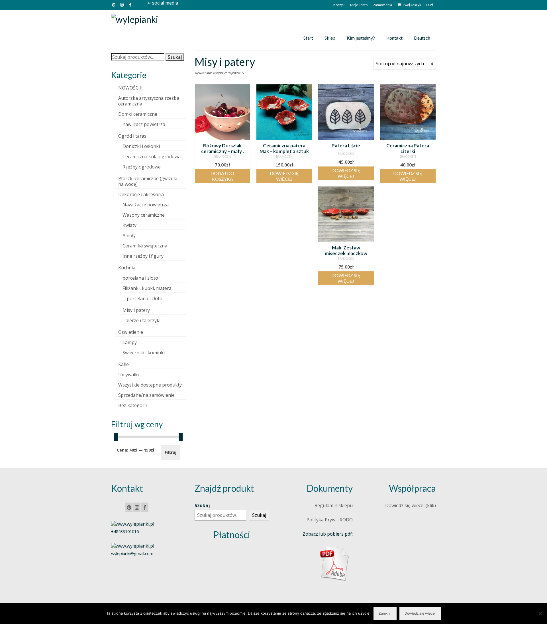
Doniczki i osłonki (141, 146)
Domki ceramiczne (137, 114)
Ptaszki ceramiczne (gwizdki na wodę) (147, 181)
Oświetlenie (130, 332)
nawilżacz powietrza (144, 124)
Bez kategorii (132, 405)
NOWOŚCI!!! (130, 88)
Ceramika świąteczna (145, 246)
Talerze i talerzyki (141, 320)
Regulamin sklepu (334, 505)
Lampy (130, 342)
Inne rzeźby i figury (143, 256)
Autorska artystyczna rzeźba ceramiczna (148, 101)
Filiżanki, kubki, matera (147, 288)
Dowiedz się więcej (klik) (410, 505)
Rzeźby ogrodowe (142, 167)
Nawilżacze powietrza (146, 205)
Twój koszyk (417, 5)
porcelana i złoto (140, 278)
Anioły (129, 235)
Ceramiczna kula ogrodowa (152, 156)
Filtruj (170, 452)
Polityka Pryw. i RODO (330, 520)
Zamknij (385, 613)
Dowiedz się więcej (284, 176)
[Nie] (540, 613)
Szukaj (175, 57)
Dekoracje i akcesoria (141, 194)
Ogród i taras (132, 136)
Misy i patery (136, 310)
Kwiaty (129, 225)
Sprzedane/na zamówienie (146, 395)
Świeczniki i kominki (144, 352)
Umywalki (128, 374)
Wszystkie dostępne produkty (150, 385)
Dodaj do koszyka (222, 176)
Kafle (123, 364)
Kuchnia (126, 268)
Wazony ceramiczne (144, 215)
